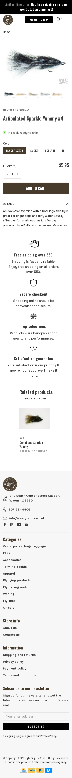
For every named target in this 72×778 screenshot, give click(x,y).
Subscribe (36, 726)
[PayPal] (31, 771)
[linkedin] (19, 525)
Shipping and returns (19, 655)
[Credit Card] (23, 771)
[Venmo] (48, 771)
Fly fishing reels (15, 587)
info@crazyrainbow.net (26, 518)
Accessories (12, 560)
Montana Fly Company (16, 110)
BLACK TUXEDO (14, 150)
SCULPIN (50, 150)
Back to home (36, 398)
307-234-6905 (19, 509)
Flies (6, 553)
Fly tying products (17, 580)
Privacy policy (13, 661)
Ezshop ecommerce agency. (49, 762)
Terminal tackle (15, 567)
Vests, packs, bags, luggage (24, 546)
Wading (8, 594)
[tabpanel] (36, 63)
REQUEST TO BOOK (39, 19)
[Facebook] (4, 525)
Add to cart (36, 188)
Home (6, 32)
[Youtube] (26, 525)
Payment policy (14, 668)
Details (8, 204)
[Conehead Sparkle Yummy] (34, 418)
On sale (8, 607)
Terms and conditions (19, 675)
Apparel (9, 573)
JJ (63, 150)
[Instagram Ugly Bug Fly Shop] (11, 525)
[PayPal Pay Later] (40, 771)
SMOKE (34, 150)
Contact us (11, 634)
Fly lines (9, 601)
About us (10, 628)
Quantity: (10, 166)
